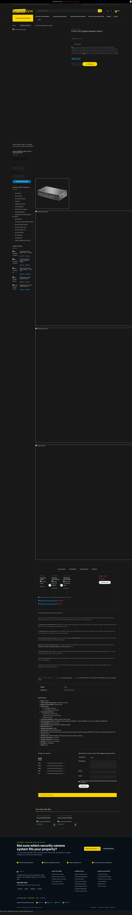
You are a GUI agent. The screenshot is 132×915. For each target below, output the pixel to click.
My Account (116, 4)
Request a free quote (92, 849)
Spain (71, 1)
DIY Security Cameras (20, 198)
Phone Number (17, 173)
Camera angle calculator (81, 886)
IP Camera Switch (93, 677)
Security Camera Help (22, 181)
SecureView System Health (104, 876)
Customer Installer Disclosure (26, 911)
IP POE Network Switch (103, 677)
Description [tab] (72, 569)
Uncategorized (18, 237)
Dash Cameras (18, 196)
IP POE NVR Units (40, 815)
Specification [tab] (84, 569)
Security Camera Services (21, 224)
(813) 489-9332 (22, 882)
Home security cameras (57, 874)
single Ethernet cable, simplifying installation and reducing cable (54, 646)
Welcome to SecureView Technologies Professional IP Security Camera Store (31, 4)
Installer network (102, 883)
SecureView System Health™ (78, 16)
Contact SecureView (103, 874)
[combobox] (66, 10)
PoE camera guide (79, 879)
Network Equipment (20, 212)
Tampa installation (102, 881)
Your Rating (82, 757)
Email (80, 776)
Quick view (44, 591)
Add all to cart (105, 582)
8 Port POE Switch (83, 677)
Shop (109, 4)
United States (66, 1)
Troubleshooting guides (81, 888)
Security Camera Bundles (42, 16)
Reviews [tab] (94, 569)
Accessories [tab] (61, 569)
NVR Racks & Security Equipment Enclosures (22, 215)
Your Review (82, 761)
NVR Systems (47, 815)
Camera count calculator (81, 881)
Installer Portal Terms (13, 911)
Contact (115, 16)
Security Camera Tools (20, 227)
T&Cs (39, 20)
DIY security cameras (57, 881)
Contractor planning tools (81, 891)
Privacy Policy (3, 911)
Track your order (102, 886)
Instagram (32, 888)
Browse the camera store (58, 883)
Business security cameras (58, 876)
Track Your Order (101, 4)
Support (109, 16)
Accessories (18, 193)
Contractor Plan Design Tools (96, 16)
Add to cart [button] (54, 824)
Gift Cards (17, 201)
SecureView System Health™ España (24, 221)
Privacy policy (93, 907)
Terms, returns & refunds (103, 907)
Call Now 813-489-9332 (87, 4)
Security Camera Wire (67, 576)
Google (26, 888)
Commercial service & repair (105, 879)
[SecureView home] (20, 872)
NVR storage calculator (80, 883)
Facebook (20, 888)
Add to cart (90, 64)
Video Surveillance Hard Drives (22, 240)
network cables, (76, 638)
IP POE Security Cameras (55, 576)
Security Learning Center (60, 16)
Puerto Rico (76, 1)
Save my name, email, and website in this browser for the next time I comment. (98, 781)
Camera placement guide (81, 876)
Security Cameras (19, 232)
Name (81, 771)
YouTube (40, 888)
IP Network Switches (25, 25)
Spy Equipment (18, 235)
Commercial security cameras (59, 879)
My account (112, 907)
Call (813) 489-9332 (108, 848)
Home (14, 25)
